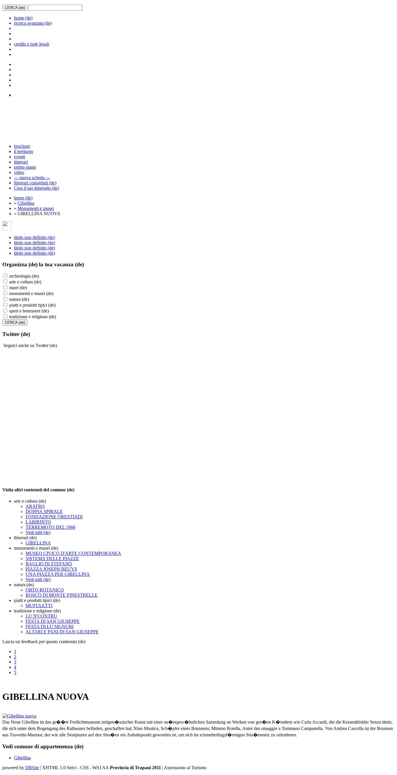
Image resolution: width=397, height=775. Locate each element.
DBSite (32, 767)
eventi (19, 156)
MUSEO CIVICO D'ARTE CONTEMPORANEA (73, 553)
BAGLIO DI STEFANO (49, 563)
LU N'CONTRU (41, 616)
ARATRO (35, 506)
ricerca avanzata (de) (33, 23)
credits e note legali (31, 44)
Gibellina (25, 203)
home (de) (23, 17)
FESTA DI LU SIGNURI (50, 626)
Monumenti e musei (35, 208)
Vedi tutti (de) (38, 532)
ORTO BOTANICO (45, 589)
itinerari (21, 161)
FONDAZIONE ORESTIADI (54, 516)
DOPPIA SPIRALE (44, 511)
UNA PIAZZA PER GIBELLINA (58, 574)
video (19, 172)
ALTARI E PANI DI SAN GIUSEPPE (62, 631)
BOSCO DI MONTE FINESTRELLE (62, 595)
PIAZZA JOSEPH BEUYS (51, 569)
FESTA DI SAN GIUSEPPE (53, 621)
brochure (22, 146)
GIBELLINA (38, 542)
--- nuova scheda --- (32, 177)
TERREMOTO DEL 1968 (50, 527)
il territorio (23, 151)
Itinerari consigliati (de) (35, 182)
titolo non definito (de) (34, 237)
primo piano (25, 167)
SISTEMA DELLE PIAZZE (52, 558)
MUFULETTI (39, 605)
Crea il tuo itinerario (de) (36, 188)
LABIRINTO (38, 521)
